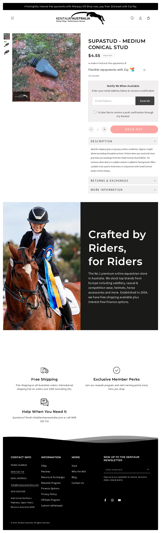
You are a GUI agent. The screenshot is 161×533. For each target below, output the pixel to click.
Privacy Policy (49, 494)
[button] (132, 18)
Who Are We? (79, 471)
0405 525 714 (17, 471)
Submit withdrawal (51, 505)
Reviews (45, 471)
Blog (74, 477)
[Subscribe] (148, 469)
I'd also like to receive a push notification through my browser (125, 114)
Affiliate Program (50, 499)
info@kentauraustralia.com (25, 485)
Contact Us (78, 483)
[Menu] (12, 18)
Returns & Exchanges (53, 477)
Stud (74, 465)
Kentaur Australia (25, 522)
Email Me (145, 101)
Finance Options (50, 488)
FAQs (44, 465)
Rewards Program (51, 483)
